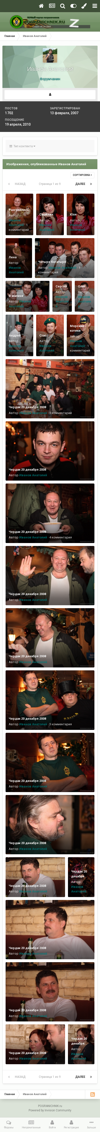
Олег (81, 286)
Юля (73, 214)
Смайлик (46, 214)
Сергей (61, 286)
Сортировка (82, 175)
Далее (80, 184)
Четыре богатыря (52, 262)
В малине (16, 296)
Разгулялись (19, 210)
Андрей (15, 335)
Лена (13, 257)
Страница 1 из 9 (50, 184)
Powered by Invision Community (50, 1110)
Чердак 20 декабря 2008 (27, 407)
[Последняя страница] (91, 184)
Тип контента (22, 146)
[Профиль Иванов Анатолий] (50, 94)
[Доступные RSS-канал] (92, 1094)
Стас (43, 335)
